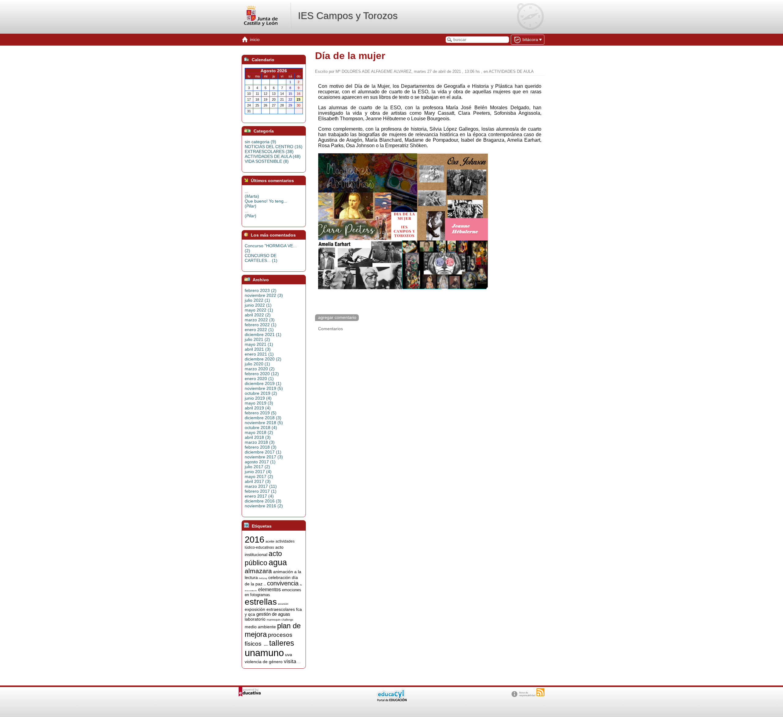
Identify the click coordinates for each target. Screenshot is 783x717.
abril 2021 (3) (258, 349)
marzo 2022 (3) (260, 319)
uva (288, 654)
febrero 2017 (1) (260, 491)
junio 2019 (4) (258, 398)
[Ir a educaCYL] (391, 700)
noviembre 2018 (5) (264, 422)
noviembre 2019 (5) (264, 388)
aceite (269, 541)
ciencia (265, 585)
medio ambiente (260, 626)
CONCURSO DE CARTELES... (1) (261, 258)
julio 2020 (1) (257, 363)
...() (252, 194)
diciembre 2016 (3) (263, 501)
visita (290, 661)
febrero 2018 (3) (260, 447)
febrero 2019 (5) (260, 412)
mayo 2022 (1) (259, 310)
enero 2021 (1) (259, 354)
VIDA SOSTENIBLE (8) (267, 161)
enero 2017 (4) (259, 496)
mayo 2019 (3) (259, 403)
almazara (258, 571)
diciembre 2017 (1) (263, 452)
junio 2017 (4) (258, 471)
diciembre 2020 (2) (263, 359)
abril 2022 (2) (258, 314)
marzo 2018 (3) (260, 442)
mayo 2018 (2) (259, 432)
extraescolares (280, 609)
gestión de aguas (273, 614)
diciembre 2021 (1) (263, 334)
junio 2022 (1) (258, 305)
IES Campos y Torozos (348, 15)
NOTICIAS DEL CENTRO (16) (273, 146)
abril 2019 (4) (258, 407)
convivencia (283, 583)
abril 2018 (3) (258, 437)
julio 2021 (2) (257, 339)
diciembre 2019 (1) (263, 383)
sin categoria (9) (260, 141)
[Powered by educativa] (250, 691)
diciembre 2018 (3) (263, 417)
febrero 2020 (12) (262, 373)
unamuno (264, 653)
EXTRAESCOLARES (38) (269, 151)
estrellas (261, 602)
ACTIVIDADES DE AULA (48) (273, 156)
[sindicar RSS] (540, 692)
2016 (254, 539)
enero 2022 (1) (259, 329)
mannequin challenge (280, 619)
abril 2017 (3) (258, 481)
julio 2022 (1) (257, 300)
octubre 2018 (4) (261, 427)
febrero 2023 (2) (260, 290)
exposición (255, 609)
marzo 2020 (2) (260, 368)
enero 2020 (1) (259, 378)
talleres (281, 643)
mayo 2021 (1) (259, 344)
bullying (263, 578)
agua (278, 562)
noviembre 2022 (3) (264, 295)
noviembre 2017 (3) (264, 456)
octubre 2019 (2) (261, 393)
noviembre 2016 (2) (264, 505)
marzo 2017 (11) (261, 486)
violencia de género (264, 661)
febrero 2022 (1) (260, 324)
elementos (269, 589)
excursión (283, 604)
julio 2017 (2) (257, 466)
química (266, 645)
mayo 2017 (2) (259, 476)
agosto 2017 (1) (260, 461)
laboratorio (255, 619)
